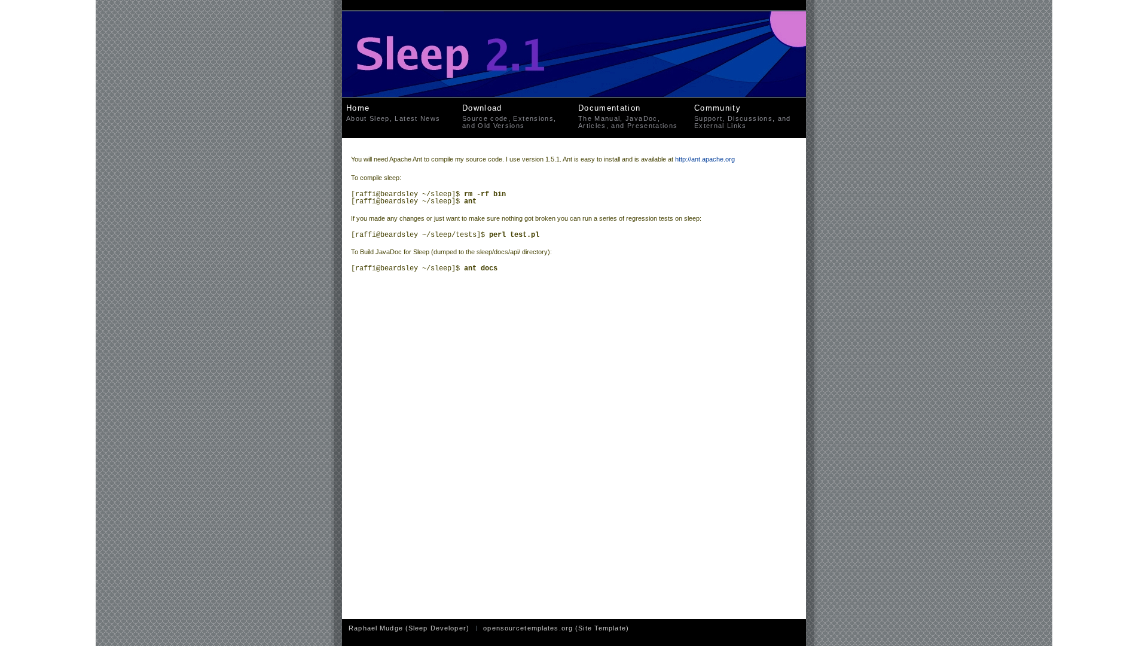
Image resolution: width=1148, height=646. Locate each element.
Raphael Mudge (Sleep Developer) (409, 628)
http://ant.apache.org (705, 159)
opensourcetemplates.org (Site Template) (556, 628)
